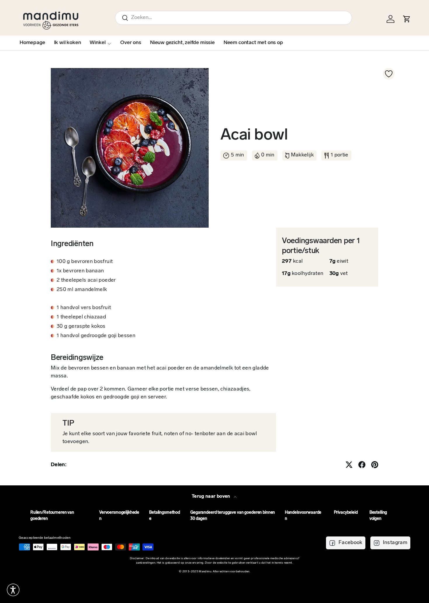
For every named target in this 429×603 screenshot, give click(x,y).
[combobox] (233, 18)
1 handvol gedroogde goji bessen (96, 336)
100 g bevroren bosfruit (85, 261)
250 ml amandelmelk (82, 289)
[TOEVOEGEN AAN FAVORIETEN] (389, 74)
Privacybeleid (346, 512)
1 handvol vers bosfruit (84, 308)
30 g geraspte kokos (81, 326)
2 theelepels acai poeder (86, 280)
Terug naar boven (211, 496)
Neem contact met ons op (253, 43)
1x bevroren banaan (80, 271)
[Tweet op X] (349, 464)
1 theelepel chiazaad (81, 317)
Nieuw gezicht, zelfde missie (182, 43)
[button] (13, 590)
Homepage (32, 43)
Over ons (130, 43)
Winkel (97, 43)
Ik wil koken (67, 43)
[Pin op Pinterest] (374, 464)
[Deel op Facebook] (361, 464)
